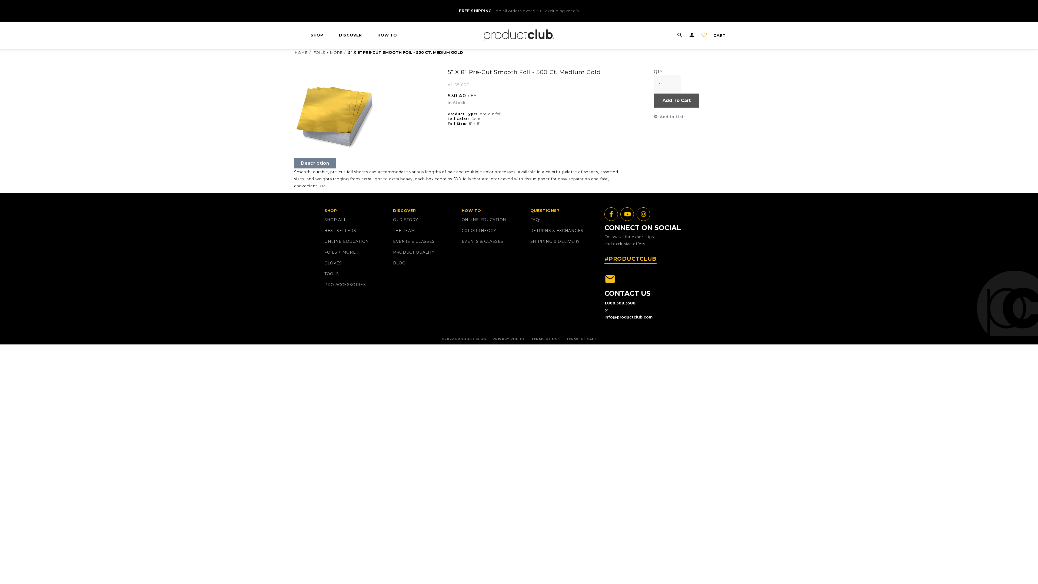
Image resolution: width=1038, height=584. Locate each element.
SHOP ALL (335, 219)
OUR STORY (405, 219)
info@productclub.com (628, 317)
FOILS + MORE (340, 252)
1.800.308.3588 (620, 303)
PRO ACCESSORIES (345, 284)
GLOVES (333, 263)
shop (317, 35)
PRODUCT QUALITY (414, 252)
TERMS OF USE (545, 339)
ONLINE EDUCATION (346, 241)
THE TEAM (404, 230)
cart (719, 35)
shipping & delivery (555, 241)
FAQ (535, 219)
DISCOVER (350, 35)
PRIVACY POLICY (509, 339)
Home (301, 52)
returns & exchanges (556, 230)
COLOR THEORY (479, 230)
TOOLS (331, 273)
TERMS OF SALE (581, 339)
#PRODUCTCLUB (630, 259)
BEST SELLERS (340, 230)
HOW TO (387, 35)
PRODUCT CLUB (470, 339)
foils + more (327, 52)
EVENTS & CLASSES (414, 241)
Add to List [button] (672, 116)
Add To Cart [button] (677, 100)
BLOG (399, 263)
